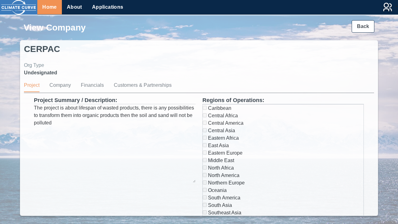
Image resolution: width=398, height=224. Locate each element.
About (74, 7)
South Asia (219, 205)
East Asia (218, 145)
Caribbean (219, 108)
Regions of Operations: (233, 100)
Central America (225, 123)
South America (223, 197)
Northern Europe (226, 182)
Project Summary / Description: (75, 100)
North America (223, 175)
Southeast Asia (224, 212)
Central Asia (221, 130)
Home (49, 7)
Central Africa (222, 115)
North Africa (220, 167)
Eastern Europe (225, 153)
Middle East (220, 160)
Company (60, 85)
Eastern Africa (223, 138)
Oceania (217, 190)
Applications (107, 7)
